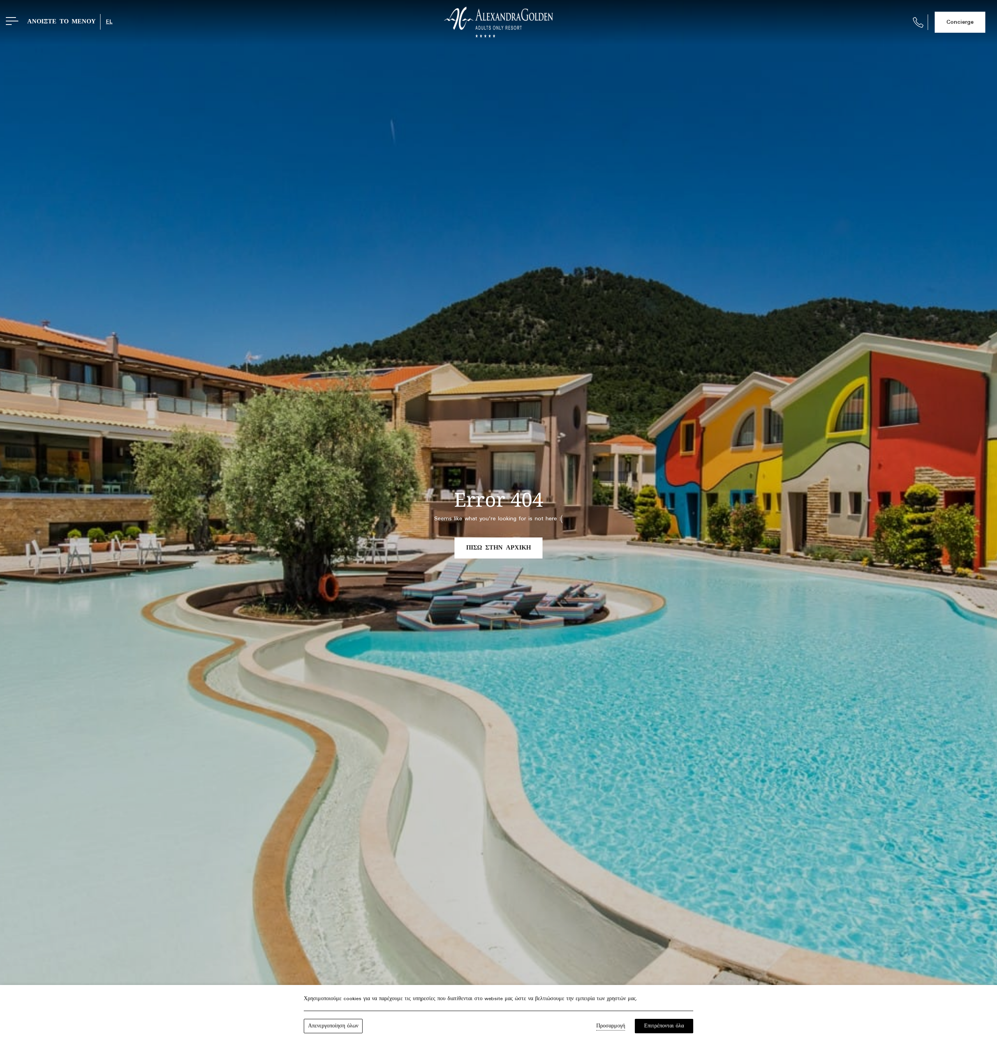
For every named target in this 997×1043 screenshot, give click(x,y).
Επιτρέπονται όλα (664, 1026)
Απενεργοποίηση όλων (333, 1026)
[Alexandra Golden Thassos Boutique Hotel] (498, 22)
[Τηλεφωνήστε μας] (918, 22)
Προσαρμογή (610, 1026)
